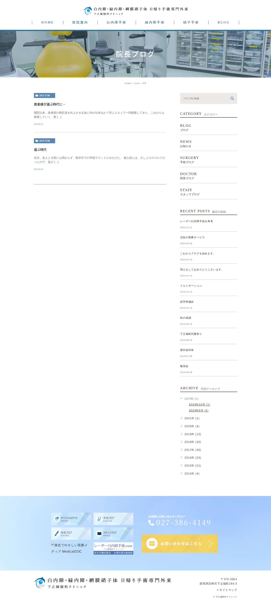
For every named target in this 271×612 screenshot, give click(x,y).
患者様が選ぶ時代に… (50, 104)
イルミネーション (191, 285)
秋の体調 (185, 317)
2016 (137, 83)
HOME (47, 22)
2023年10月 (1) (199, 404)
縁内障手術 (155, 22)
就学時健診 (187, 301)
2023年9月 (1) (199, 410)
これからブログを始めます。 (198, 253)
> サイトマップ (227, 590)
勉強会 (184, 366)
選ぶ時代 (40, 149)
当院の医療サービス (192, 237)
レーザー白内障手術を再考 (196, 221)
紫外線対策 (187, 350)
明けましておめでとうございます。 (202, 269)
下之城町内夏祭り (191, 333)
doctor (44, 95)
